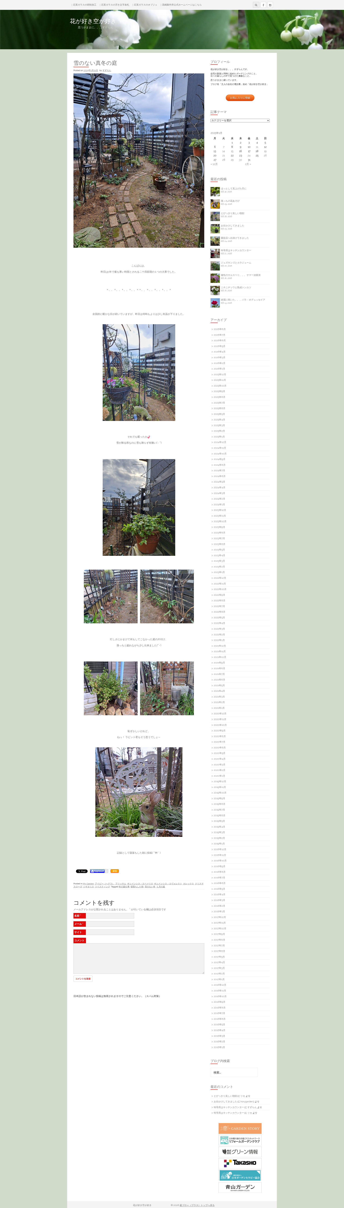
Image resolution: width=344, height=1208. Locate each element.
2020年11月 (220, 719)
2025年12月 (220, 374)
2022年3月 (219, 628)
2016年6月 (220, 1019)
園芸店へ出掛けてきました (235, 238)
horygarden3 (247, 1101)
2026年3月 (219, 357)
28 (223, 159)
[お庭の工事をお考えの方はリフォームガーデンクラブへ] (240, 1140)
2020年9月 (220, 730)
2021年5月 (219, 685)
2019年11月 (220, 787)
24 (249, 155)
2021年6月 (219, 679)
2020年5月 (219, 753)
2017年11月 (220, 922)
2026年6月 (220, 340)
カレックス (188, 883)
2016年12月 (220, 985)
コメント (79, 940)
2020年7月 (219, 741)
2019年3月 (219, 832)
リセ (242, 1096)
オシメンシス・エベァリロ (140, 883)
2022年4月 (219, 623)
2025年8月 (219, 397)
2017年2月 (219, 973)
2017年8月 (219, 939)
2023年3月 (219, 561)
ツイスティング (102, 886)
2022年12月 (220, 578)
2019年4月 (219, 826)
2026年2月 (219, 363)
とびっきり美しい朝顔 (232, 213)
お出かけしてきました (232, 225)
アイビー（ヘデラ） (104, 883)
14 (223, 151)
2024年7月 (219, 470)
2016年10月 (220, 996)
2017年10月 (220, 928)
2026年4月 (220, 351)
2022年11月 (220, 583)
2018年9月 (219, 866)
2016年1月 (219, 1047)
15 (232, 151)
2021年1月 (219, 708)
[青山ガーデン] (240, 1187)
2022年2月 (219, 634)
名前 (77, 915)
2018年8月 (220, 872)
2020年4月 (220, 759)
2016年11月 (220, 990)
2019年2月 (219, 838)
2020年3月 (219, 764)
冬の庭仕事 (124, 886)
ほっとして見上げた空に (234, 188)
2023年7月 (219, 538)
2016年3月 (219, 1036)
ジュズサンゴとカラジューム (236, 262)
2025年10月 (220, 385)
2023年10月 (220, 521)
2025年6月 (219, 408)
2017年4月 (219, 962)
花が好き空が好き (116, 21)
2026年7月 (219, 335)
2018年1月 (219, 911)
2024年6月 (220, 476)
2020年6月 (220, 747)
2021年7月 (219, 674)
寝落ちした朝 (137, 886)
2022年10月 (220, 589)
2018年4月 (219, 894)
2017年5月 (219, 956)
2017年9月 (219, 934)
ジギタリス (88, 886)
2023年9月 (219, 527)
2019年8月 (219, 804)
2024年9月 (219, 459)
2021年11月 (220, 651)
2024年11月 (220, 448)
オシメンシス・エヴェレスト (168, 883)
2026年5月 (219, 346)
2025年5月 (219, 414)
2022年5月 (219, 617)
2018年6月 (220, 883)
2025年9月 (219, 391)
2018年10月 (220, 860)
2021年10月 (220, 657)
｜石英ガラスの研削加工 (83, 4)
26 (265, 155)
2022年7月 (219, 606)
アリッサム (120, 883)
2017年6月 (219, 951)
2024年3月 (219, 493)
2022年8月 (219, 600)
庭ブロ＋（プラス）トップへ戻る (197, 1205)
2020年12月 (220, 713)
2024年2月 (219, 498)
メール (78, 923)
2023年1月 (219, 572)
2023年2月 (219, 566)
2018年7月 (219, 877)
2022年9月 (219, 595)
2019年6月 (219, 815)
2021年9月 (219, 662)
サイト (78, 932)
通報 (115, 871)
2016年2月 (219, 1041)
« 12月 (214, 164)
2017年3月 (219, 968)
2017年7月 (219, 945)
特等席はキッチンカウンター (236, 250)
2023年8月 (219, 532)
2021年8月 (219, 668)
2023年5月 (219, 549)
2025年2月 (219, 431)
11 (257, 146)
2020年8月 (220, 736)
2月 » (248, 164)
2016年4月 (219, 1030)
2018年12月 (220, 849)
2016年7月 (219, 1013)
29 (232, 159)
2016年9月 (219, 1002)
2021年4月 (219, 691)
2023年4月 (219, 555)
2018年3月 (219, 900)
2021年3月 (219, 696)
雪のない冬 (150, 886)
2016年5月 (219, 1024)
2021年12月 (220, 645)
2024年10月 (220, 453)
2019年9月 (219, 798)
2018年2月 (219, 906)
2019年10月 (220, 792)
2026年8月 (220, 329)
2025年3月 (219, 425)
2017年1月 (219, 979)
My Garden (88, 883)
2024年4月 (219, 487)
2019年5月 (219, 821)
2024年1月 (219, 504)
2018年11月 (220, 855)
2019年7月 (219, 809)
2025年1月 (219, 436)
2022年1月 (219, 640)
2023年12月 (220, 510)
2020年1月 (219, 776)
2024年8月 (220, 465)
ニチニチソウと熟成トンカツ (236, 287)
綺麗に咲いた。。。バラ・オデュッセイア (243, 299)
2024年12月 (220, 442)
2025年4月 (219, 419)
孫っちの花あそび (230, 201)
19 (265, 151)
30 (240, 159)
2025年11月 (220, 380)
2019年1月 (219, 843)
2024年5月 (219, 481)
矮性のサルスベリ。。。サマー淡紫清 (241, 275)
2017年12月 (220, 917)
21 (223, 155)
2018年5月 (219, 889)
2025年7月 (219, 402)
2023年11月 (220, 515)
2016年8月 (220, 1007)
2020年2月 (219, 770)
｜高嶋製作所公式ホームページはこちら (181, 4)
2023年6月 (219, 544)
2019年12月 (220, 781)
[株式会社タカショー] (240, 1163)
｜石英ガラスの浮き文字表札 (114, 4)
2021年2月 (219, 702)
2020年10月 (220, 725)
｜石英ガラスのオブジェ (144, 4)
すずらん (106, 70)
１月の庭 (160, 886)
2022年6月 (219, 611)
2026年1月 (219, 368)
